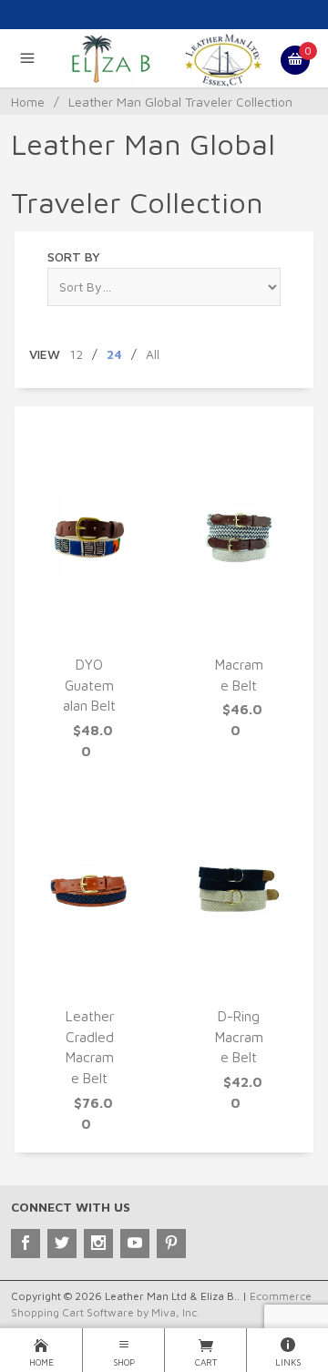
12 (76, 354)
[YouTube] (134, 1243)
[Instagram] (98, 1243)
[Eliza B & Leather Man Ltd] (164, 58)
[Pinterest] (171, 1243)
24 (114, 354)
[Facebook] (25, 1243)
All (152, 354)
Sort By (73, 256)
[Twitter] (62, 1243)
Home (28, 101)
